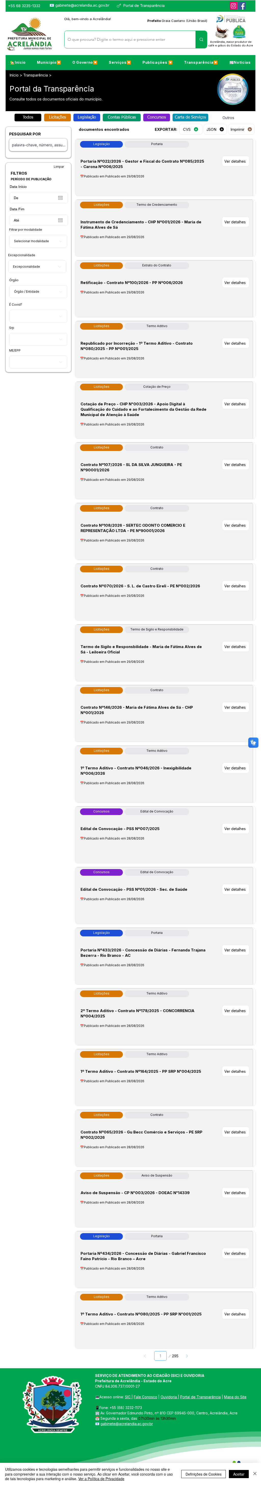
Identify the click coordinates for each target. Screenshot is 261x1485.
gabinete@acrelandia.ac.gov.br (82, 5)
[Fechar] (255, 1474)
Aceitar (238, 1474)
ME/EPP (15, 350)
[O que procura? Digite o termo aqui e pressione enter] (201, 39)
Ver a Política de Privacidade (101, 1478)
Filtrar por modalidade (25, 229)
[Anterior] (145, 1356)
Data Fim (17, 209)
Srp (11, 327)
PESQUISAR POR (25, 134)
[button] (49, 62)
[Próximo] (186, 1356)
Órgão (14, 280)
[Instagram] (233, 6)
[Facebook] (242, 6)
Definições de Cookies (203, 1474)
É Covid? (15, 304)
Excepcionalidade (21, 255)
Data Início (18, 186)
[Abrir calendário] (60, 198)
